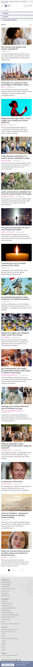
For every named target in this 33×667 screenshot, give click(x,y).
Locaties (3, 640)
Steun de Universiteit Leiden (8, 631)
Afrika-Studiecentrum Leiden (8, 617)
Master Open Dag (6, 595)
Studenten (11, 1)
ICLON (3, 621)
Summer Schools (6, 591)
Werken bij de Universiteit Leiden (9, 629)
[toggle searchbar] (24, 6)
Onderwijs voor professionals (8, 589)
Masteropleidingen (6, 584)
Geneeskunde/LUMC (6, 606)
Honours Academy (6, 619)
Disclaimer (4, 643)
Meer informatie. (26, 662)
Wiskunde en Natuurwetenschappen (10, 615)
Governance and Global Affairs (9, 608)
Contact (3, 650)
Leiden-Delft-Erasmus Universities (9, 638)
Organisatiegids (24, 1)
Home (2, 10)
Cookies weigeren (21, 665)
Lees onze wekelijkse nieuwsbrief (9, 655)
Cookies (3, 645)
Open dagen (4, 593)
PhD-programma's (6, 586)
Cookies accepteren (8, 665)
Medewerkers (17, 1)
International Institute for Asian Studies (11, 624)
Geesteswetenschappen (7, 603)
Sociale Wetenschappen (7, 612)
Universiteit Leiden (4, 1)
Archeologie (4, 601)
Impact (3, 636)
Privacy (3, 647)
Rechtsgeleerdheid (6, 610)
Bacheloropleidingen (6, 582)
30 (22, 570)
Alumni (3, 634)
